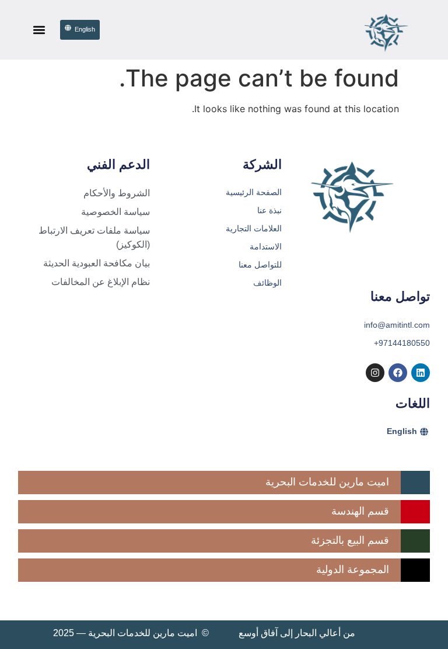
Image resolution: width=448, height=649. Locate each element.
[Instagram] (375, 372)
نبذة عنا (269, 210)
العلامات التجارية (254, 228)
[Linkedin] (420, 372)
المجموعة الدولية (352, 569)
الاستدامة (266, 246)
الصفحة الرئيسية (254, 192)
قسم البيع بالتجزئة (350, 540)
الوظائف (267, 282)
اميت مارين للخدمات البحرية (327, 482)
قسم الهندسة (360, 511)
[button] (38, 30)
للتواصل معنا (260, 264)
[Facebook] (397, 372)
